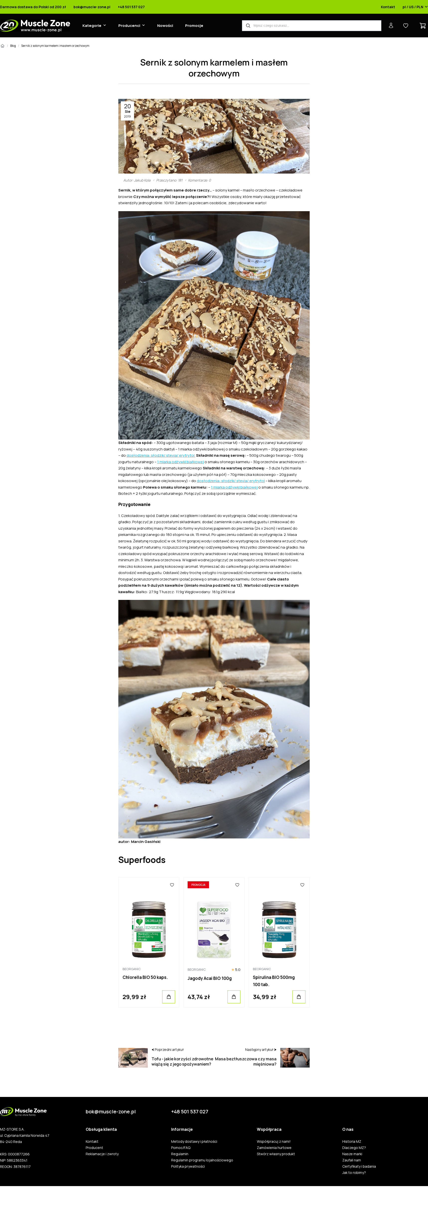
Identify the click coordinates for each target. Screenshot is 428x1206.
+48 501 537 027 (131, 7)
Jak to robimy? (354, 1172)
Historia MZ (351, 1141)
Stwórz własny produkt (276, 1154)
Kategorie (91, 25)
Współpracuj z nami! (274, 1141)
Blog (13, 45)
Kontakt (388, 7)
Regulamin (179, 1154)
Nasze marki (352, 1154)
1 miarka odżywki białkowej (180, 462)
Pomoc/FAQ (180, 1147)
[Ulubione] (172, 884)
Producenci (129, 25)
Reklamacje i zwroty (102, 1154)
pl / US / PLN (413, 7)
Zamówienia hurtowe (274, 1147)
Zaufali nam (351, 1160)
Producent (94, 1147)
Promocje (194, 25)
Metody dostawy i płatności (194, 1141)
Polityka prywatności (188, 1166)
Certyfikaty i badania (359, 1166)
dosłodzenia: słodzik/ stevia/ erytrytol (161, 455)
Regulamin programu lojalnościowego (202, 1160)
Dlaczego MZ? (354, 1147)
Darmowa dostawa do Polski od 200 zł (33, 7)
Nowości (165, 25)
